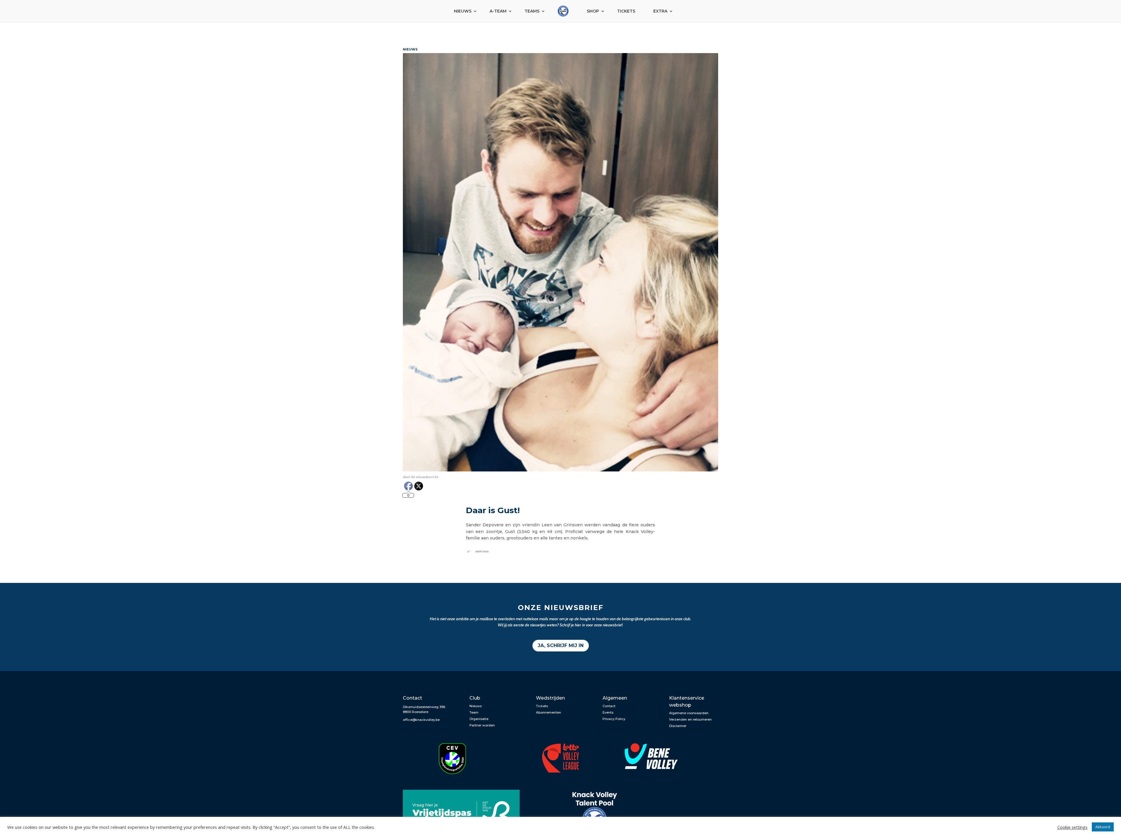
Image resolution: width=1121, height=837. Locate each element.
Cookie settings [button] (1072, 827)
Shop (593, 11)
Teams (532, 11)
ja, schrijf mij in (561, 645)
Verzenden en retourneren (690, 719)
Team (473, 712)
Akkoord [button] (1102, 826)
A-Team (498, 11)
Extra (660, 11)
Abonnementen (548, 712)
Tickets (626, 11)
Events (608, 712)
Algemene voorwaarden (689, 713)
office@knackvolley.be (421, 720)
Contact (609, 706)
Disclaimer (677, 726)
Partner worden (482, 725)
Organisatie (478, 719)
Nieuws (462, 11)
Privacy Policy (614, 719)
